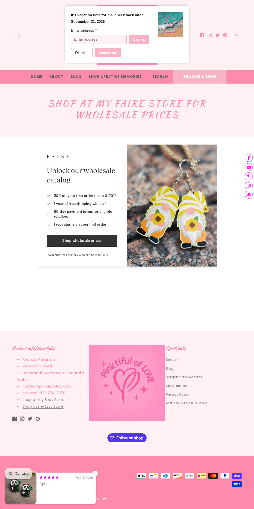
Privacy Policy (177, 394)
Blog (169, 368)
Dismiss (82, 53)
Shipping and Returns (184, 377)
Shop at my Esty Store (43, 406)
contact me (108, 53)
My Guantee (176, 385)
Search (172, 359)
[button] (17, 35)
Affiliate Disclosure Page (187, 403)
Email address (84, 30)
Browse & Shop (200, 76)
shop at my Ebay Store (43, 399)
